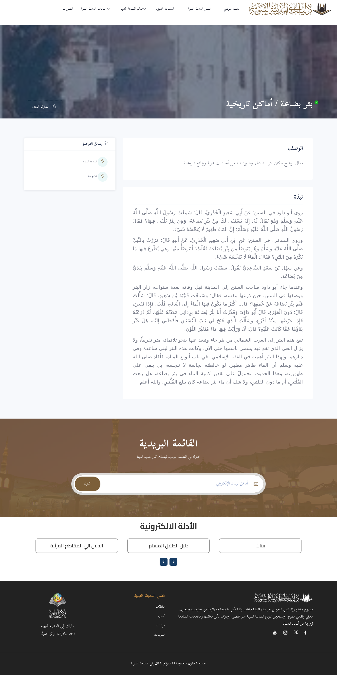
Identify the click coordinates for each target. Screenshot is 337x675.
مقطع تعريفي (232, 9)
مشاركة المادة (41, 107)
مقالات (160, 607)
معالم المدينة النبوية (131, 9)
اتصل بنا (68, 9)
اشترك (87, 484)
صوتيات (159, 635)
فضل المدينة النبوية (199, 9)
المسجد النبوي (165, 9)
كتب (161, 616)
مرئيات (160, 625)
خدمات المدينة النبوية (94, 9)
